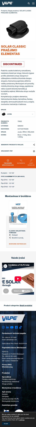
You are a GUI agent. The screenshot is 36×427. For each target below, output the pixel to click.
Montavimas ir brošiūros (11, 388)
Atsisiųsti (14, 235)
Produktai (4, 11)
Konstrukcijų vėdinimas (10, 382)
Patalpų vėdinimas (9, 379)
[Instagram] (3, 327)
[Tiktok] (20, 327)
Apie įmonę (6, 392)
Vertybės (5, 396)
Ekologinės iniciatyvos (10, 401)
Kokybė (5, 394)
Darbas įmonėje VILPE (10, 399)
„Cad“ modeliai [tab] (31, 164)
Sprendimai (6, 377)
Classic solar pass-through (17, 231)
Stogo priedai (7, 384)
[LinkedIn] (7, 327)
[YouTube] (11, 327)
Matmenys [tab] (21, 163)
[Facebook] (16, 327)
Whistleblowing (7, 367)
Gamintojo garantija (9, 405)
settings (21, 420)
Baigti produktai (13, 11)
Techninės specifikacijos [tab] (8, 164)
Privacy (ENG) (7, 365)
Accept (6, 423)
